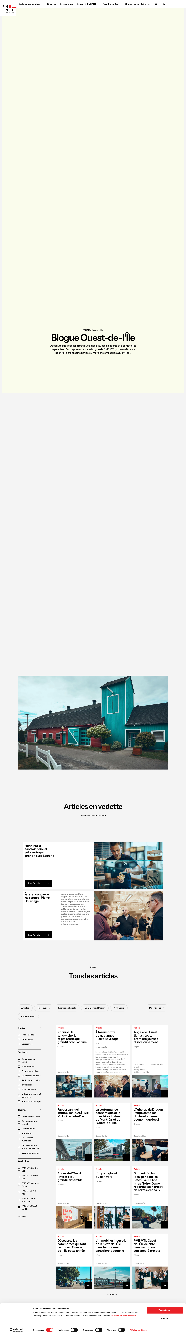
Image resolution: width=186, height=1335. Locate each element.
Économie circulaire (31, 1153)
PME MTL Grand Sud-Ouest (29, 1200)
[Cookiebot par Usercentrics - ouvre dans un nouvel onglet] (16, 1330)
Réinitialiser (22, 1216)
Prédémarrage (29, 1034)
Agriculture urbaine (31, 1080)
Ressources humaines (27, 1139)
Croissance (27, 1044)
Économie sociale (30, 1071)
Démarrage (27, 1039)
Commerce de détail (28, 1060)
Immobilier (27, 1084)
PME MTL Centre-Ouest (30, 1184)
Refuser (164, 1318)
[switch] (74, 1330)
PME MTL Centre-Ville (30, 1169)
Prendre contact (111, 4)
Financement (28, 1128)
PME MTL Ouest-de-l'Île (93, 330)
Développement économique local (30, 1147)
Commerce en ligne (31, 1075)
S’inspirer (51, 4)
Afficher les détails (138, 1330)
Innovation (27, 1133)
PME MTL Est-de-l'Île (30, 1192)
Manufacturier (28, 1066)
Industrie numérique (31, 1101)
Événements (66, 4)
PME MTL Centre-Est (30, 1177)
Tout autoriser (165, 1310)
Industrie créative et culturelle (31, 1095)
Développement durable (29, 1122)
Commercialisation (31, 1116)
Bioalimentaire (29, 1089)
